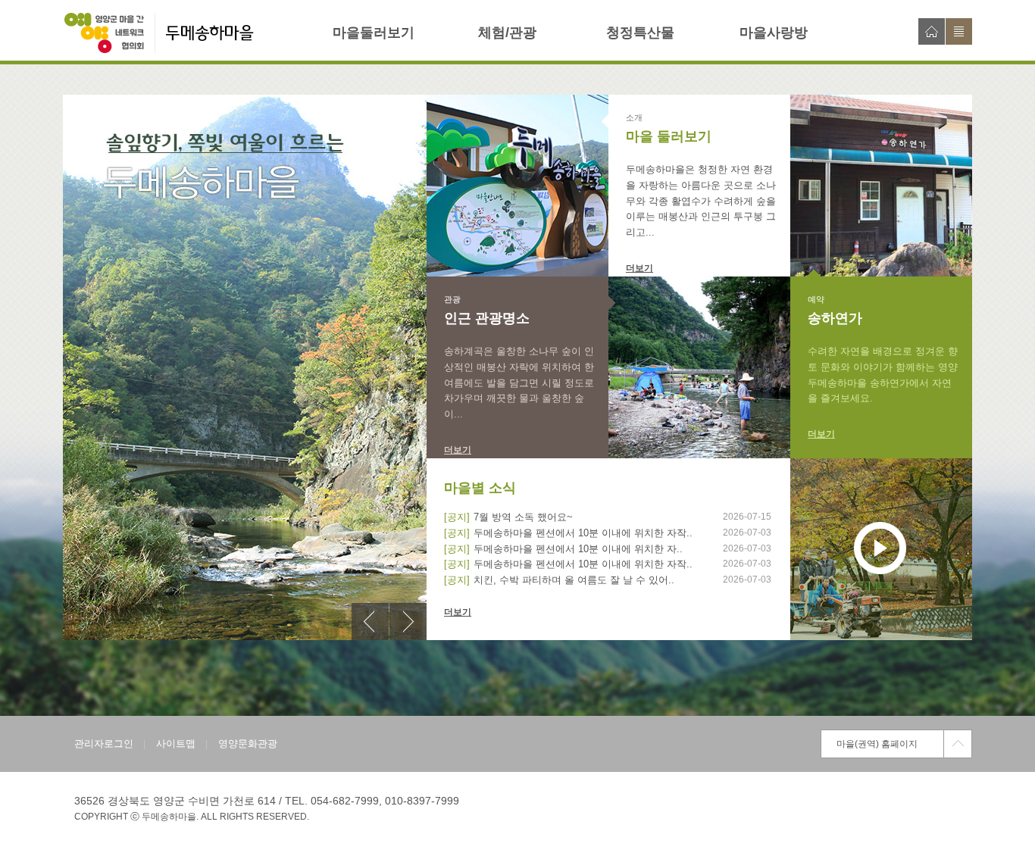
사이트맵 (959, 31)
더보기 (639, 268)
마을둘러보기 (373, 32)
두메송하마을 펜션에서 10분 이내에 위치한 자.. (578, 549)
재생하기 (880, 548)
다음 (408, 621)
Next (408, 621)
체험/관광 (507, 32)
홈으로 (931, 31)
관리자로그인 (103, 743)
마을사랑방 (774, 32)
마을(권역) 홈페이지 (877, 744)
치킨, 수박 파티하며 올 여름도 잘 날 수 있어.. (574, 580)
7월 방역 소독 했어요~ (523, 517)
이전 (370, 621)
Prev (370, 621)
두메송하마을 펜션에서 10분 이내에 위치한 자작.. (583, 533)
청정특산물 (640, 32)
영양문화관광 (247, 743)
